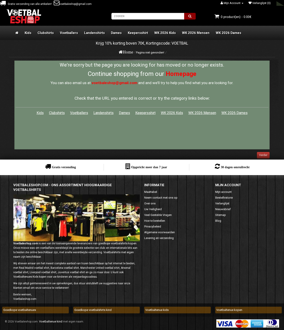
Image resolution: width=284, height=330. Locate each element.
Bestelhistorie (224, 197)
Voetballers (69, 33)
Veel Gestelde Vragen (158, 215)
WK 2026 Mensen (195, 33)
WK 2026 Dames (228, 33)
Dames (116, 33)
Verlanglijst (222, 203)
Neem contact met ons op (161, 197)
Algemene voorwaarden (159, 232)
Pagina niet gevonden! (150, 52)
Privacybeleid (152, 226)
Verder (263, 155)
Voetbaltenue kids (157, 310)
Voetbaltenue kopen (229, 310)
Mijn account (223, 192)
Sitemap (220, 215)
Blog (218, 220)
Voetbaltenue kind (50, 321)
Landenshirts (94, 33)
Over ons (150, 203)
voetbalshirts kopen (123, 243)
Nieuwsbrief (223, 209)
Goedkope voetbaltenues (19, 310)
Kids (28, 33)
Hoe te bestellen (154, 220)
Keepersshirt (138, 33)
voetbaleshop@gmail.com (75, 4)
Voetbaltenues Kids (25, 276)
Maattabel (150, 192)
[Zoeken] (190, 16)
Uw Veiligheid (153, 209)
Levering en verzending (159, 238)
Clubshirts (45, 33)
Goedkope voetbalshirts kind (93, 310)
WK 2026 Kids (165, 33)
